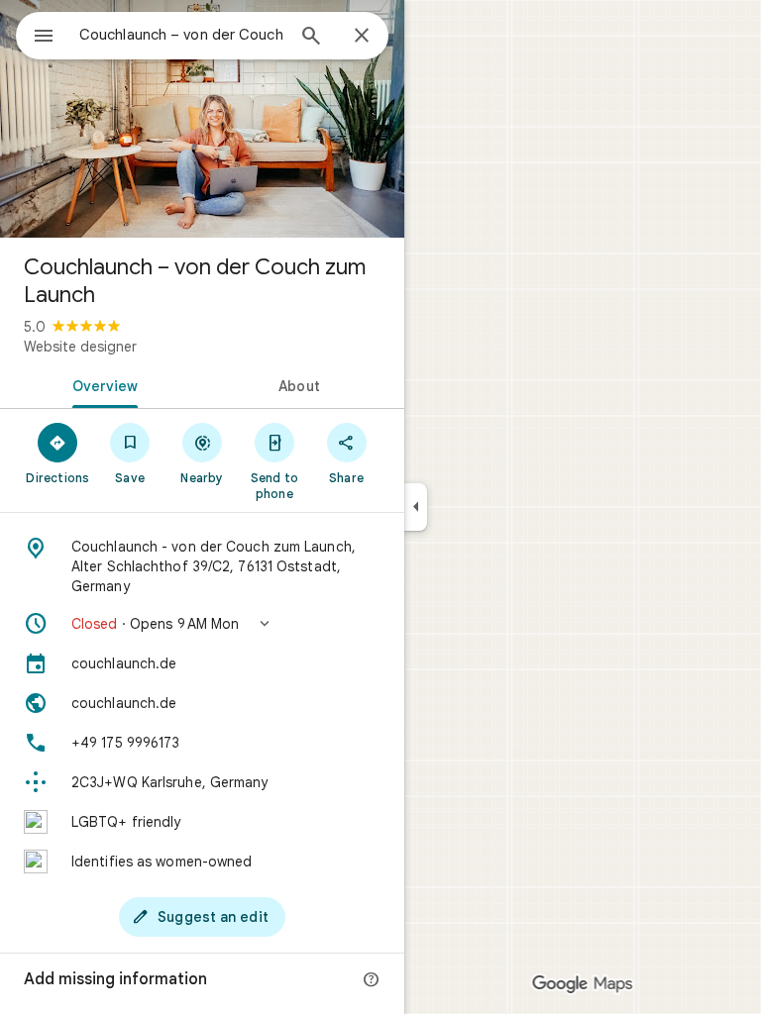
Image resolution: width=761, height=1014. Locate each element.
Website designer (80, 346)
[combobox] (181, 35)
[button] (202, 624)
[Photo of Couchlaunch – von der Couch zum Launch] (202, 119)
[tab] (101, 384)
